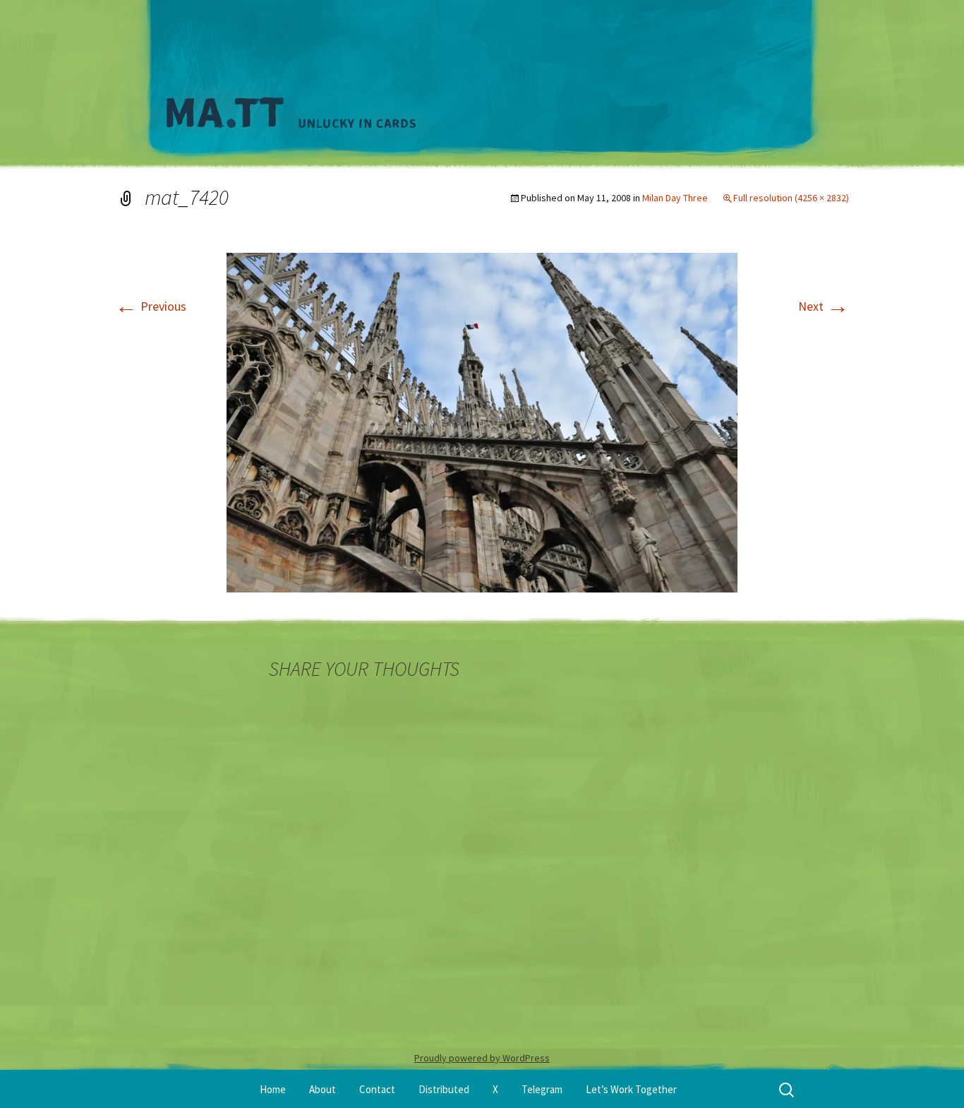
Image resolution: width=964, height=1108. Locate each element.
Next (823, 306)
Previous (150, 306)
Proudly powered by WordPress (482, 1058)
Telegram (542, 1089)
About (322, 1089)
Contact (377, 1089)
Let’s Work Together (631, 1089)
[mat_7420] (482, 421)
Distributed (443, 1089)
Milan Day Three (675, 197)
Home (273, 1089)
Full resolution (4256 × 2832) (791, 197)
